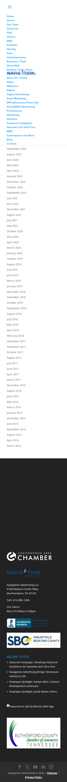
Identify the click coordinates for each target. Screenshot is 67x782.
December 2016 (16, 385)
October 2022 (15, 187)
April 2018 (13, 330)
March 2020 (14, 247)
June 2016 (13, 396)
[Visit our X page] (27, 767)
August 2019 (14, 264)
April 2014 (13, 440)
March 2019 (14, 280)
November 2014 (16, 429)
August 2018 (14, 313)
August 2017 (14, 357)
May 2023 (12, 165)
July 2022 (12, 198)
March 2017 (14, 379)
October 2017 (15, 352)
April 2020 (13, 242)
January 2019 (14, 286)
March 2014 (14, 445)
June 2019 (13, 275)
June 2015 (13, 423)
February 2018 (15, 335)
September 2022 (16, 192)
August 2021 (14, 214)
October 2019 (15, 258)
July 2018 (12, 319)
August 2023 (14, 154)
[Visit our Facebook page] (20, 767)
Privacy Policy (33, 777)
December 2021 (16, 209)
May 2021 (12, 225)
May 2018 (12, 324)
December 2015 (16, 418)
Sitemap (52, 773)
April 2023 (13, 170)
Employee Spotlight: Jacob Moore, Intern (33, 691)
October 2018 (15, 302)
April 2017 (13, 374)
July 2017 (12, 363)
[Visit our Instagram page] (51, 767)
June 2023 (13, 159)
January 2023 (14, 176)
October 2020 (15, 231)
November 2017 (16, 346)
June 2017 (13, 368)
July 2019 (12, 269)
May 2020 (12, 236)
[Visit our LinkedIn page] (43, 767)
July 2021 (12, 220)
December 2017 (16, 341)
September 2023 (16, 148)
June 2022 (13, 203)
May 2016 (12, 402)
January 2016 (14, 412)
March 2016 (14, 407)
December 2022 (16, 181)
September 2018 (16, 308)
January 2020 (14, 253)
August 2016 (14, 390)
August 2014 (14, 434)
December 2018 (16, 291)
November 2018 (16, 297)
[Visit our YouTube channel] (35, 767)
